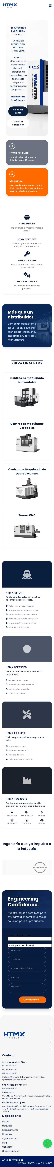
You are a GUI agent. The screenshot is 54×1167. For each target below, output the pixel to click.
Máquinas (7, 1125)
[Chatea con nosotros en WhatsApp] (47, 1143)
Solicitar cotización (18, 123)
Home (5, 1121)
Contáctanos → (32, 999)
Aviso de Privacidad (12, 1160)
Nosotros (7, 1134)
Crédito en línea (10, 1151)
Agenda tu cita (10, 1138)
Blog (4, 1142)
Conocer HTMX (18, 111)
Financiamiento (10, 1130)
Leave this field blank (19, 935)
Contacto (7, 1146)
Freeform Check (17, 942)
